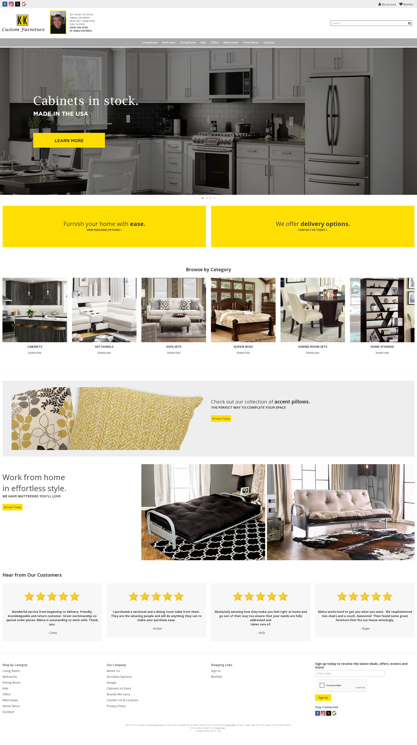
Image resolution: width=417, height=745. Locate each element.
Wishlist (216, 677)
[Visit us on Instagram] (11, 4)
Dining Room (188, 42)
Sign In (215, 671)
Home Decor (251, 42)
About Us (113, 671)
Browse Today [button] (221, 418)
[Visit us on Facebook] (5, 4)
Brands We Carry (118, 694)
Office (215, 42)
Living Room (150, 42)
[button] (387, 4)
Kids (203, 42)
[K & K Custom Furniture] (23, 23)
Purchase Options (119, 677)
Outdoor (269, 42)
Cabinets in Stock (119, 688)
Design (111, 682)
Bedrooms (168, 42)
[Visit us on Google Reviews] (24, 4)
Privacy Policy (116, 706)
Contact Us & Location (122, 700)
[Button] (409, 23)
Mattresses (230, 42)
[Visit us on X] (18, 4)
